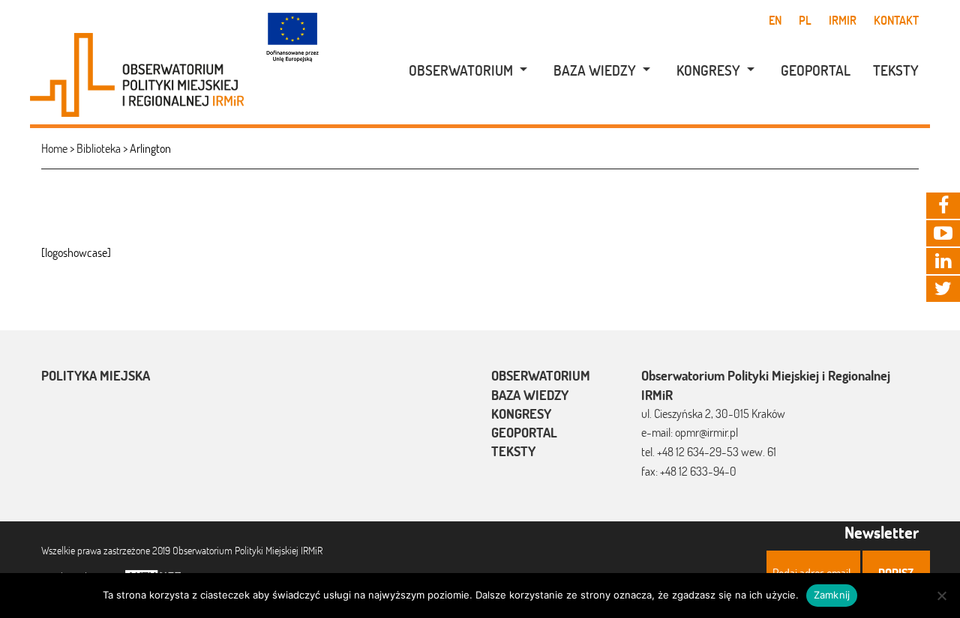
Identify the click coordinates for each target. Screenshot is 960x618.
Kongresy (708, 70)
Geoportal (815, 70)
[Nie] (941, 595)
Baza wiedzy (595, 70)
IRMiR (842, 20)
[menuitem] (460, 70)
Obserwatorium (461, 70)
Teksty (896, 70)
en (775, 20)
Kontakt (896, 20)
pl (805, 20)
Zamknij (832, 595)
